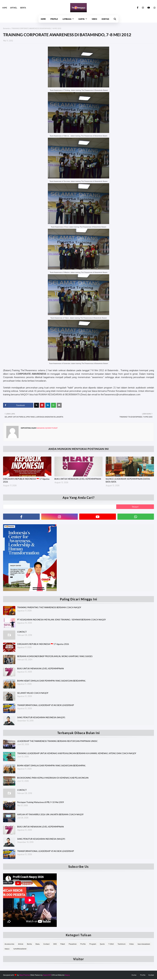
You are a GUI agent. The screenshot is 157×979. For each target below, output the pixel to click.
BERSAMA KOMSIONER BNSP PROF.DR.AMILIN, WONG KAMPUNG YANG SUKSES (54, 656)
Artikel (13, 8)
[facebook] (137, 7)
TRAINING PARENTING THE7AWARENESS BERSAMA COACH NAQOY (49, 607)
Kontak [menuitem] (105, 19)
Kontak (151, 975)
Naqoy (67, 975)
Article (20, 944)
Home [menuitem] (43, 19)
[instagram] (143, 7)
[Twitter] (36, 405)
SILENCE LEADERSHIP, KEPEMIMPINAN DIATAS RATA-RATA (128, 480)
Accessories (9, 944)
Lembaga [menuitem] (67, 19)
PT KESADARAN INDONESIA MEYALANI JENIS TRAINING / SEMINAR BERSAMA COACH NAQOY (61, 619)
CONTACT (22, 632)
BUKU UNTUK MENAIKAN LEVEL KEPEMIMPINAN (77, 479)
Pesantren (73, 944)
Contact (46, 944)
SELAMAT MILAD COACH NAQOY (32, 693)
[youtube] (148, 7)
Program (92, 944)
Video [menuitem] (94, 19)
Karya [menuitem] (81, 19)
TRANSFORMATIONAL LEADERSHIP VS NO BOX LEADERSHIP (45, 705)
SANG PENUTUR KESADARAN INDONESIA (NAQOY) (41, 717)
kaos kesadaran (144, 944)
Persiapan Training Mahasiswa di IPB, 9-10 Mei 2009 (40, 802)
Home (4, 8)
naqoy (7, 949)
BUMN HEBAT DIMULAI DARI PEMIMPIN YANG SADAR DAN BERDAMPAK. (51, 681)
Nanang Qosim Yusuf (47, 428)
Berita (23, 8)
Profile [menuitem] (54, 19)
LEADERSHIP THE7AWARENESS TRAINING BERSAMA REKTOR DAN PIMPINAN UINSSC (57, 741)
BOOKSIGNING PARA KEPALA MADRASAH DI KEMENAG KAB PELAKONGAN (52, 778)
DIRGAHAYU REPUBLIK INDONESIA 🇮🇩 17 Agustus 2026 (26, 480)
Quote (102, 944)
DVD (55, 944)
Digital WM (47, 975)
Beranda (6, 28)
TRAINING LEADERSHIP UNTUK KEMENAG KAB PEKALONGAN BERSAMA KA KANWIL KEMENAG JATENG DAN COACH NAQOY (76, 753)
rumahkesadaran (19, 949)
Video (131, 944)
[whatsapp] (154, 7)
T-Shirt (111, 944)
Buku (38, 944)
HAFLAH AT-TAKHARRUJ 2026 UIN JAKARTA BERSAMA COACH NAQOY (50, 814)
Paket (62, 944)
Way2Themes (24, 975)
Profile (83, 944)
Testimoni (121, 944)
